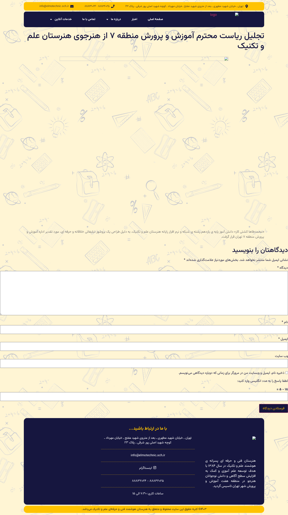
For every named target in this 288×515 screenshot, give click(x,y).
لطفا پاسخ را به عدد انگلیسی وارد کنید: (262, 381)
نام (285, 322)
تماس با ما (88, 19)
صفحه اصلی (155, 19)
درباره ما (116, 19)
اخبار (134, 19)
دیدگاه (282, 268)
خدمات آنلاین (63, 19)
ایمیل (283, 339)
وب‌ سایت (281, 356)
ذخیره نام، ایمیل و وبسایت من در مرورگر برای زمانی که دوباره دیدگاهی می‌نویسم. (231, 373)
